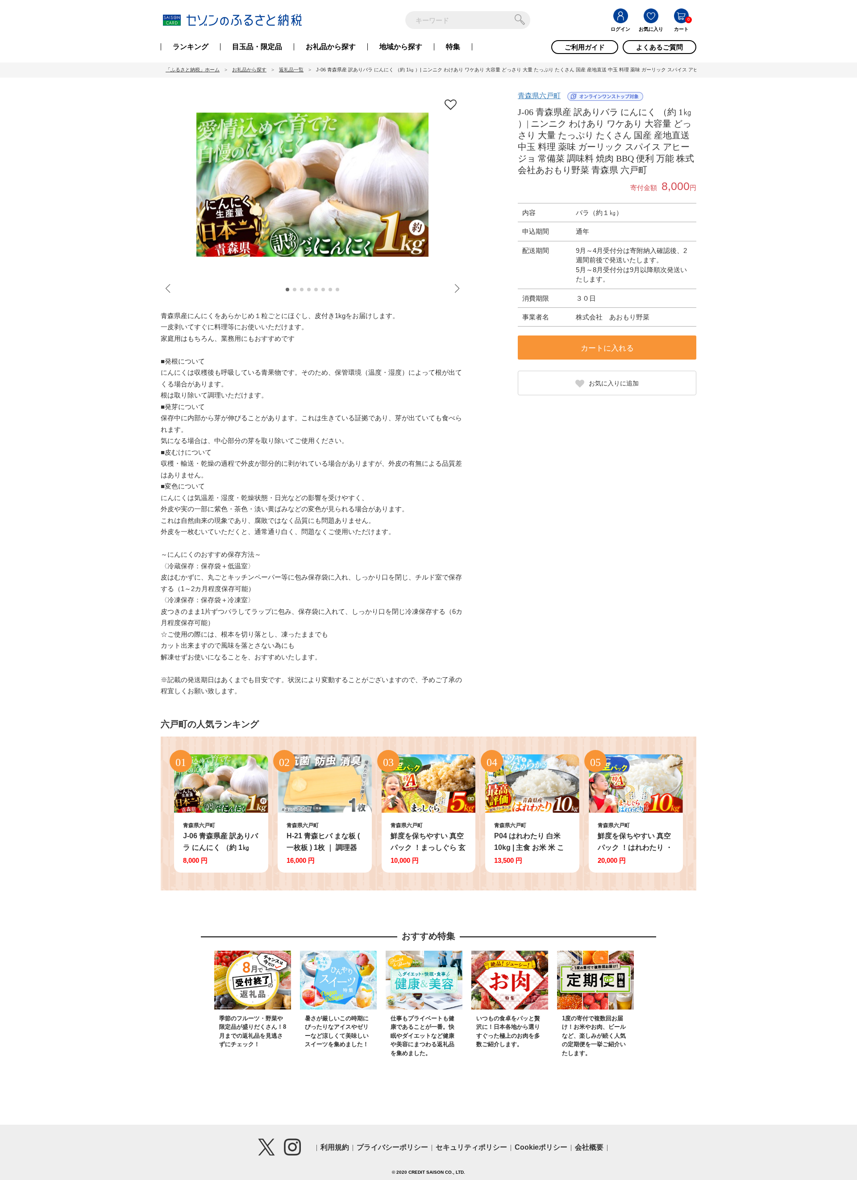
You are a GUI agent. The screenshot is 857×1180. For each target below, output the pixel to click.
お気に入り (651, 29)
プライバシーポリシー (392, 1147)
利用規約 (334, 1147)
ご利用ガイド (585, 47)
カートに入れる (607, 348)
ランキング (190, 46)
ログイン (620, 29)
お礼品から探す (331, 46)
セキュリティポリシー (471, 1147)
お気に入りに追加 (614, 383)
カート (681, 29)
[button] (287, 289)
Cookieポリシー (541, 1147)
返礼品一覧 (291, 69)
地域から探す (400, 46)
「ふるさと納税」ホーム (193, 69)
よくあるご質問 (659, 47)
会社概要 (589, 1147)
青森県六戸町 (539, 95)
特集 (453, 46)
